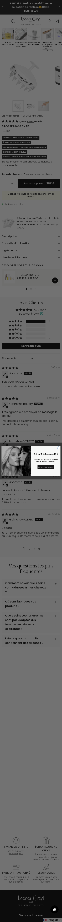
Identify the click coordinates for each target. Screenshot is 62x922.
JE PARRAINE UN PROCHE (45, 467)
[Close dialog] (58, 448)
